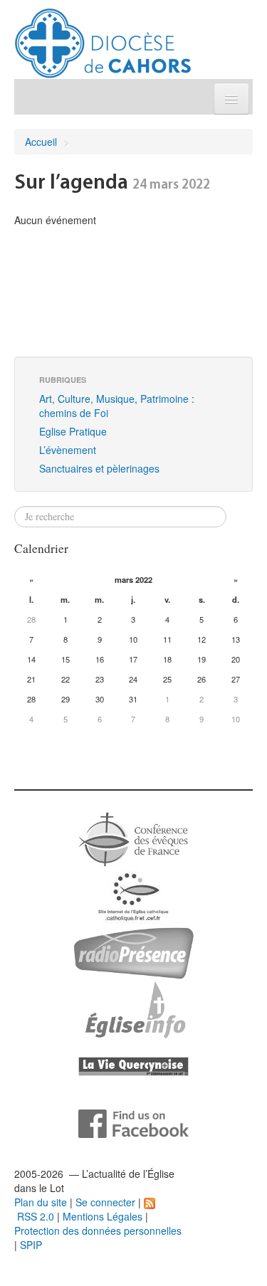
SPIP (31, 1245)
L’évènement (67, 450)
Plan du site (40, 1202)
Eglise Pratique (73, 431)
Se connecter (105, 1202)
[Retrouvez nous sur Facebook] (133, 1122)
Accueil (41, 142)
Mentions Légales (102, 1216)
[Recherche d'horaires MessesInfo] (134, 1008)
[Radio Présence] (133, 951)
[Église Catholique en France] (134, 838)
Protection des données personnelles (98, 1230)
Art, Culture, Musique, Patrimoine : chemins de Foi (116, 405)
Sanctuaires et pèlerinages (99, 468)
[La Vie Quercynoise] (133, 1065)
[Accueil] (103, 38)
